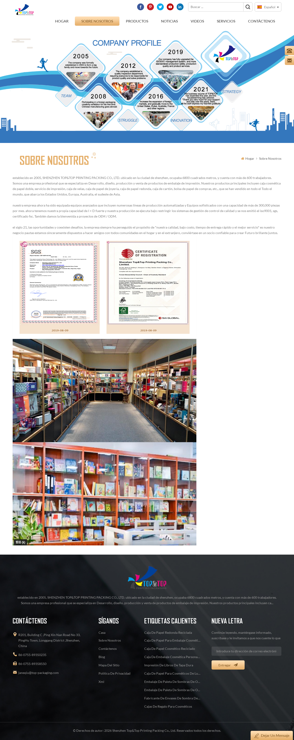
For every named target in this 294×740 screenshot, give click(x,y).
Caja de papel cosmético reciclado (169, 649)
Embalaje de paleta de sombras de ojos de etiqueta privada (172, 682)
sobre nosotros (97, 21)
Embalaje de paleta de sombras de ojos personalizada (172, 690)
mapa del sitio (109, 665)
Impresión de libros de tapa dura (168, 665)
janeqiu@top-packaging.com (38, 673)
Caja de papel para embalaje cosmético (172, 640)
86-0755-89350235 (32, 655)
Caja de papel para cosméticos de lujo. (172, 673)
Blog (102, 657)
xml (101, 682)
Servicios (226, 21)
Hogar (61, 21)
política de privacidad (114, 673)
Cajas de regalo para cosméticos (168, 706)
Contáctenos (261, 21)
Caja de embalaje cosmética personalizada (172, 657)
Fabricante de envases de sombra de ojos (172, 698)
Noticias (169, 21)
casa (102, 632)
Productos (137, 21)
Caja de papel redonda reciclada (168, 632)
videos (197, 21)
